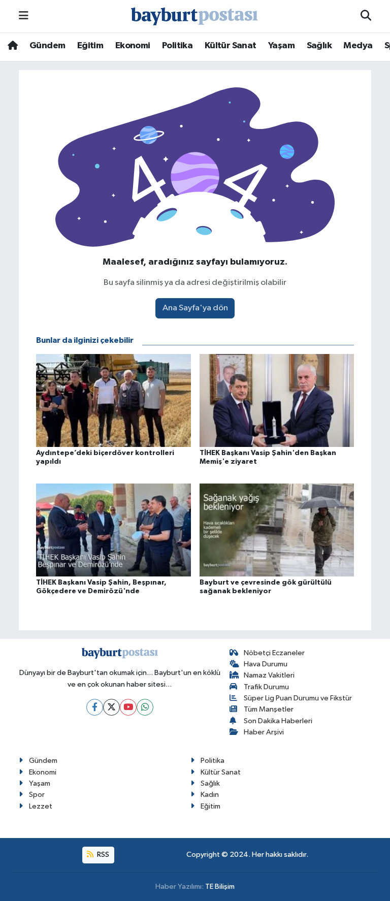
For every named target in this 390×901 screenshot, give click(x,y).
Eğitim (90, 45)
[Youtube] (128, 707)
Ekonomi (132, 45)
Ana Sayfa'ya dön (195, 308)
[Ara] (366, 16)
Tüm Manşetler (269, 709)
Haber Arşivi (264, 732)
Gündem (47, 45)
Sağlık (319, 45)
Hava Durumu (265, 664)
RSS (102, 854)
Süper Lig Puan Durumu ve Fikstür (298, 698)
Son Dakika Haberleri (278, 721)
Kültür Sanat (230, 45)
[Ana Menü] (23, 16)
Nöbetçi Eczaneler (274, 653)
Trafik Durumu (266, 687)
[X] (111, 707)
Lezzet (40, 806)
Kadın (210, 794)
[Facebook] (94, 707)
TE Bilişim (220, 886)
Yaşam (281, 45)
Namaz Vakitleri (269, 675)
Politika (177, 45)
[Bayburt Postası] (194, 16)
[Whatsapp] (145, 707)
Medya (357, 45)
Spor (37, 794)
